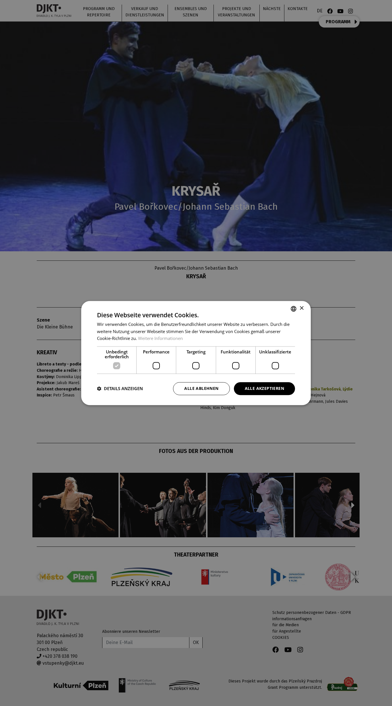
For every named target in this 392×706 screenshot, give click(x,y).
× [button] (301, 308)
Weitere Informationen (160, 338)
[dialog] (196, 353)
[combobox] (293, 309)
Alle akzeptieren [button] (264, 388)
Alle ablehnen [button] (201, 388)
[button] (120, 389)
